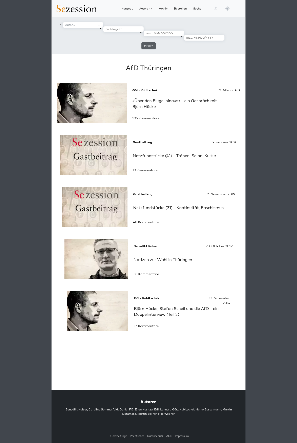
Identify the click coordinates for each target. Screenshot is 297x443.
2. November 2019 (221, 194)
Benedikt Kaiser (76, 409)
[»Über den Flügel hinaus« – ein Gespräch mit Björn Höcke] (92, 103)
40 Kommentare (146, 222)
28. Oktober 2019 (219, 246)
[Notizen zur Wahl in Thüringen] (96, 259)
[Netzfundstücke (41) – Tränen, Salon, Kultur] (93, 155)
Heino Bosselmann (208, 409)
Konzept (127, 8)
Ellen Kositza (144, 409)
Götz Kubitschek (183, 409)
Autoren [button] (144, 8)
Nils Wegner (166, 414)
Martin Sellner (147, 414)
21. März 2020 (229, 90)
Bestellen (180, 8)
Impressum (182, 436)
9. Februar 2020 (225, 142)
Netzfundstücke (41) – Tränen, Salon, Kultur (174, 155)
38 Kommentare (146, 274)
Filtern (148, 46)
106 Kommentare (145, 118)
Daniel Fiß (126, 409)
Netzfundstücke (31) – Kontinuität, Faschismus (178, 207)
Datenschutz (155, 436)
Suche (197, 8)
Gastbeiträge (118, 436)
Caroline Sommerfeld (103, 409)
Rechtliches (137, 436)
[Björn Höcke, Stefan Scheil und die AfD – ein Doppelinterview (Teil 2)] (98, 311)
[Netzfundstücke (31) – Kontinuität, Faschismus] (95, 207)
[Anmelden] (216, 8)
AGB (169, 436)
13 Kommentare (145, 170)
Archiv (163, 8)
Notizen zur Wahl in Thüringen (163, 259)
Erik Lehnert (162, 409)
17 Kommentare (146, 326)
